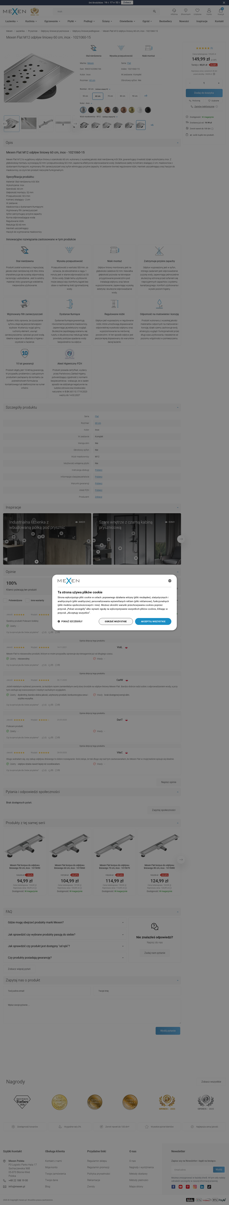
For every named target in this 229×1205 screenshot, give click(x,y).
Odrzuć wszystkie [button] (116, 621)
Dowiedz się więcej (101, 612)
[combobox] (169, 580)
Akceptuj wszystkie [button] (153, 621)
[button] (70, 621)
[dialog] (114, 602)
